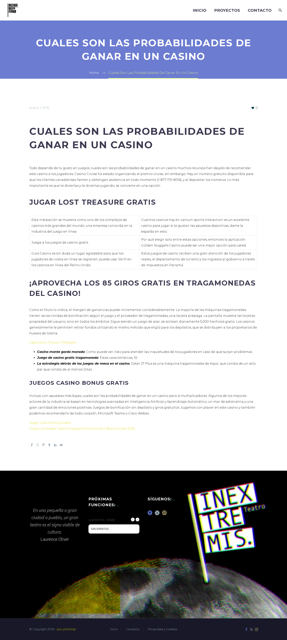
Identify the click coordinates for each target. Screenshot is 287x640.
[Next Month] (137, 519)
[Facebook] (31, 444)
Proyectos (227, 10)
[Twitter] (37, 444)
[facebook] (150, 514)
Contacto (260, 10)
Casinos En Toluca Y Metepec (53, 342)
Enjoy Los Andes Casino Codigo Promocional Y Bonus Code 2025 (82, 428)
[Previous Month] (133, 519)
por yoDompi (66, 629)
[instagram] (164, 514)
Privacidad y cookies (162, 629)
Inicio (199, 10)
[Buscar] (279, 10)
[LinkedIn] (55, 444)
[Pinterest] (43, 444)
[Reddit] (61, 444)
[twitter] (157, 514)
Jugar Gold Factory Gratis (49, 423)
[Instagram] (256, 629)
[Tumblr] (49, 444)
